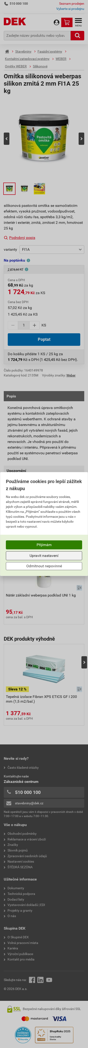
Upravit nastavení (44, 555)
